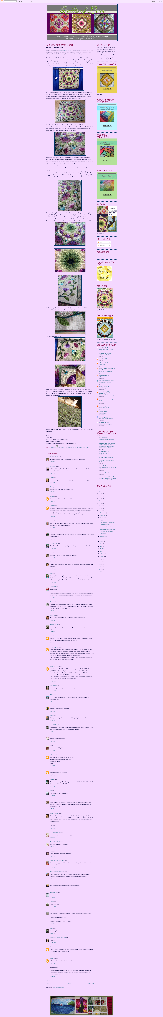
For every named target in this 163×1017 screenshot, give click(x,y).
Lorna (51, 521)
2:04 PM (52, 597)
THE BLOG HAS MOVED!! (105, 371)
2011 (100, 559)
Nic (51, 947)
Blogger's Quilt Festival (54, 47)
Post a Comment (50, 981)
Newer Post (48, 983)
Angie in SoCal (54, 624)
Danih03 (52, 779)
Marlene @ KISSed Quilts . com (58, 937)
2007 (100, 569)
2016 (100, 501)
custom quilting (71, 447)
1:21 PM (52, 963)
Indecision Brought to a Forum (107, 529)
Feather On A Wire (104, 386)
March (102, 551)
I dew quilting (102, 406)
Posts (100, 242)
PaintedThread (53, 543)
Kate (51, 883)
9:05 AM (52, 528)
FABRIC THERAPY (104, 452)
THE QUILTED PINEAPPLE (106, 381)
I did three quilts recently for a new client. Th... (107, 523)
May (101, 546)
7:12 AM (52, 501)
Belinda (52, 694)
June (101, 544)
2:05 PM (52, 711)
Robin (51, 573)
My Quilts (80, 447)
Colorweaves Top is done (106, 527)
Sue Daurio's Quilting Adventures (104, 392)
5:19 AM (52, 473)
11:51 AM (53, 569)
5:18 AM (52, 462)
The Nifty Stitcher (54, 457)
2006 (100, 571)
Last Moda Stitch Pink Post (105, 382)
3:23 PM (52, 611)
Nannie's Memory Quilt (104, 407)
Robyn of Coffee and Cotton (57, 860)
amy (51, 635)
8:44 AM (52, 933)
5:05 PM (52, 720)
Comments (102, 245)
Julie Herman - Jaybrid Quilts (105, 424)
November (103, 515)
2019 (100, 493)
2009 (100, 564)
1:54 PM (52, 867)
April (101, 549)
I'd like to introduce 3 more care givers (107, 395)
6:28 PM (52, 837)
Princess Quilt (102, 364)
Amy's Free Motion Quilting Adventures (106, 458)
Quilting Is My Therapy (105, 353)
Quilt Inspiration (103, 437)
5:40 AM (52, 976)
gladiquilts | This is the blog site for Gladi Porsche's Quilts (107, 443)
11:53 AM (53, 582)
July (101, 541)
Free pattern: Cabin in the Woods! (106, 439)
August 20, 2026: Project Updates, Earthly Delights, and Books (106, 446)
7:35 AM (52, 516)
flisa (51, 790)
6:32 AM (52, 492)
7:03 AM (52, 897)
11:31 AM (53, 888)
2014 (100, 506)
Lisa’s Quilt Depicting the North (106, 418)
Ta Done (100, 377)
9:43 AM (52, 539)
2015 (100, 503)
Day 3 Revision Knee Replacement (106, 402)
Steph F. (52, 532)
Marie (51, 800)
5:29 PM (52, 732)
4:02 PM (52, 620)
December (102, 513)
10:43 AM (53, 558)
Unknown (52, 505)
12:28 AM (53, 662)
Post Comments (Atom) (58, 987)
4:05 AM (52, 856)
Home (69, 983)
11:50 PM (53, 907)
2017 (100, 498)
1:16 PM (52, 702)
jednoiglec (52, 466)
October (102, 518)
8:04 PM (52, 643)
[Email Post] (56, 445)
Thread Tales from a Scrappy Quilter (106, 399)
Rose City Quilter (103, 417)
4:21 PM (52, 879)
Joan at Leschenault (104, 473)
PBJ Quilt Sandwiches (55, 832)
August (102, 539)
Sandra (51, 911)
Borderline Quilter (104, 359)
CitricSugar (53, 586)
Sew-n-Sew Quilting (104, 375)
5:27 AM (52, 482)
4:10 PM (52, 631)
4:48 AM (52, 924)
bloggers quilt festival (58, 447)
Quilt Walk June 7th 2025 (104, 355)
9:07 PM (52, 786)
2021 (100, 488)
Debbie (52, 477)
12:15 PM (53, 690)
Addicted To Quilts (103, 363)
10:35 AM (53, 548)
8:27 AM (52, 765)
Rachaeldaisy (53, 685)
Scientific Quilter (54, 647)
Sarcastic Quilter (54, 813)
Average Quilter (54, 892)
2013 (100, 508)
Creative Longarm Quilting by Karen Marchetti (107, 369)
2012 (100, 511)
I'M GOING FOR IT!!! (104, 453)
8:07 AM (52, 750)
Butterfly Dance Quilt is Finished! (106, 349)
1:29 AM (52, 795)
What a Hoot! (102, 466)
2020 (100, 491)
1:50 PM (52, 809)
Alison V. (52, 615)
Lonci (51, 770)
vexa (51, 706)
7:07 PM (52, 741)
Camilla (52, 901)
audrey (51, 736)
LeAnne (52, 496)
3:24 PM (52, 828)
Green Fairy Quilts (104, 348)
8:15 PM (52, 847)
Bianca (51, 562)
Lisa (51, 552)
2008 (100, 566)
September (103, 536)
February (102, 554)
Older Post (91, 983)
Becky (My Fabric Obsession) (57, 871)
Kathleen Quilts (103, 411)
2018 (100, 496)
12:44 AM (53, 954)
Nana (51, 928)
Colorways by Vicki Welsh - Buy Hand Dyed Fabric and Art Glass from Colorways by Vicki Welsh (107, 478)
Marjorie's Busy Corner (56, 725)
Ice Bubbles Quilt (102, 413)
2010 (100, 562)
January (102, 556)
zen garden (86, 447)
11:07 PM (53, 942)
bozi (51, 851)
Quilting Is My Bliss (104, 422)
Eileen (51, 602)
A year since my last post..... (105, 388)
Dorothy (52, 487)
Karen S (52, 715)
